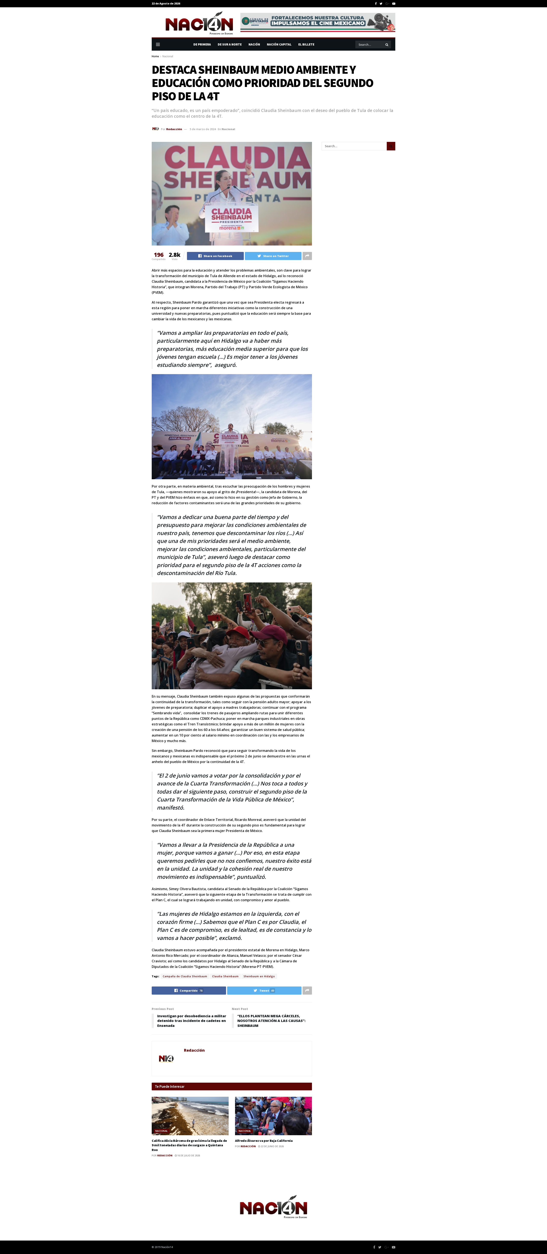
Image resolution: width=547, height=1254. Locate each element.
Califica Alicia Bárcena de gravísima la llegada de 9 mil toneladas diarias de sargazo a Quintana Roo (189, 1145)
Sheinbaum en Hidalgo (259, 976)
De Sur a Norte (230, 44)
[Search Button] (387, 44)
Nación (254, 44)
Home (155, 56)
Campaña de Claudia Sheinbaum (185, 976)
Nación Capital (279, 44)
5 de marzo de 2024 (203, 129)
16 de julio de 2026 (188, 1155)
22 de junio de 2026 (272, 1146)
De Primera (202, 44)
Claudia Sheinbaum (225, 976)
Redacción (174, 129)
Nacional (167, 56)
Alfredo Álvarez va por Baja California (264, 1140)
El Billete (306, 44)
